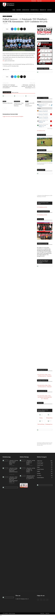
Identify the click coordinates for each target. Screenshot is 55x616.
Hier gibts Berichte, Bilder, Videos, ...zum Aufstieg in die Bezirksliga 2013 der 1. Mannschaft (44, 397)
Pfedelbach (40, 106)
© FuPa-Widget (49, 128)
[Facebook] (45, 1)
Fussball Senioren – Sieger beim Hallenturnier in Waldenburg (19, 104)
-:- (51, 117)
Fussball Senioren (13, 14)
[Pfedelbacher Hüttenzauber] (8, 98)
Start (3, 14)
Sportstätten (25, 9)
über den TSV (43, 9)
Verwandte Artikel (6, 92)
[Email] (21, 29)
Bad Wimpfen (41, 114)
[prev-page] (3, 108)
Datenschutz (33, 0)
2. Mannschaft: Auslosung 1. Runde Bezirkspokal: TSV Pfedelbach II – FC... (30, 477)
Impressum (39, 0)
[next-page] (6, 108)
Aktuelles (7, 14)
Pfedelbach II (41, 125)
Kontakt (49, 9)
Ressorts (18, 9)
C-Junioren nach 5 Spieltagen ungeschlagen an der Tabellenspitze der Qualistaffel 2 (10, 86)
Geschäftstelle (34, 9)
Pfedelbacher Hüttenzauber (7, 103)
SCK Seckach (45, 111)
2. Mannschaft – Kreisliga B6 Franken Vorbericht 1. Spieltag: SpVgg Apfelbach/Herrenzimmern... (13, 470)
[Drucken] (24, 29)
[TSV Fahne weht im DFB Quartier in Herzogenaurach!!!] (30, 98)
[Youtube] (51, 1)
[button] (50, 4)
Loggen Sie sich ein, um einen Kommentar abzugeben (13, 116)
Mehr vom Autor (15, 92)
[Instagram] (47, 1)
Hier (3, 60)
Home (14, 9)
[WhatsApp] (18, 29)
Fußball (27, 101)
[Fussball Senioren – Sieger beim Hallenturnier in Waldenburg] (19, 98)
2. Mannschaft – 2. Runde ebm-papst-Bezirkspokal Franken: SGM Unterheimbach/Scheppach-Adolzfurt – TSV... (13, 479)
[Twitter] (49, 1)
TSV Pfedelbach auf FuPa (41, 130)
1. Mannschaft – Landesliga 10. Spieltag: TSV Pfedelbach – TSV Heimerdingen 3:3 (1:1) (28, 86)
